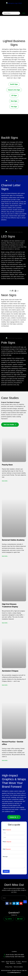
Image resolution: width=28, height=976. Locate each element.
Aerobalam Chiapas (10, 671)
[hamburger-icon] (24, 13)
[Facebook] (7, 903)
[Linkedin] (14, 903)
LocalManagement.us (15, 972)
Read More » (5, 481)
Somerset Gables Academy (13, 540)
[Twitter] (17, 903)
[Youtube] (21, 903)
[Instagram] (10, 903)
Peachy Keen (7, 465)
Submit (6, 871)
